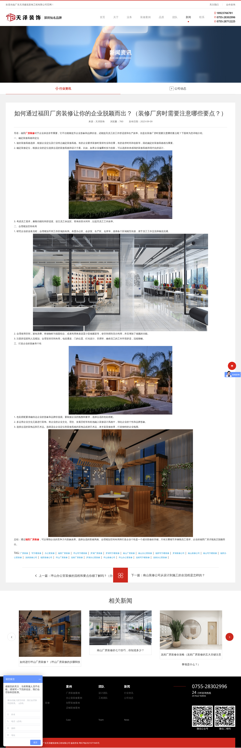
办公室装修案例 (74, 697)
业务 (129, 17)
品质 (161, 17)
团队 (175, 17)
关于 (116, 17)
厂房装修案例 (73, 692)
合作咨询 (230, 4)
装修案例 (145, 17)
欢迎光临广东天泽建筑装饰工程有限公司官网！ (30, 4)
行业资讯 (128, 692)
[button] (229, 637)
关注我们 (214, 4)
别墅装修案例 (73, 702)
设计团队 (103, 692)
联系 (201, 17)
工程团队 (103, 697)
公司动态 (128, 697)
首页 (102, 17)
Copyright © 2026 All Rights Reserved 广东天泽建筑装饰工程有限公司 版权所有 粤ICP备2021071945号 (54, 743)
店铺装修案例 (73, 707)
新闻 (188, 17)
